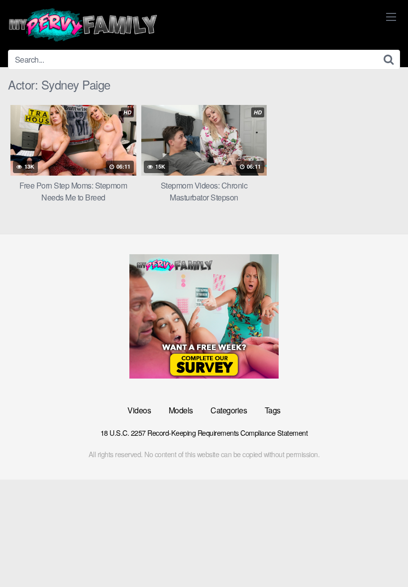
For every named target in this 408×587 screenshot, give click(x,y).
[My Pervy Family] (82, 25)
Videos (139, 410)
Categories (228, 410)
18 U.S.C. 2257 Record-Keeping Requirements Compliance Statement (204, 432)
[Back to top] (381, 555)
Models (181, 410)
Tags (273, 410)
